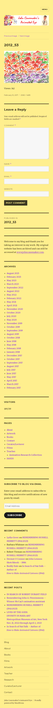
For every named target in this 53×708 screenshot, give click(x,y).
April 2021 (12, 305)
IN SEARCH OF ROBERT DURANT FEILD (27, 594)
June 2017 (11, 373)
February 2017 (14, 387)
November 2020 (15, 309)
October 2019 (13, 327)
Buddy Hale (12, 566)
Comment (10, 125)
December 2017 (14, 355)
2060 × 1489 (25, 95)
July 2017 (11, 370)
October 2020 (13, 312)
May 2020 (12, 319)
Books (10, 437)
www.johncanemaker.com (30, 252)
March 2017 (12, 384)
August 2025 (13, 273)
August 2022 (13, 291)
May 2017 (11, 377)
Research (9, 680)
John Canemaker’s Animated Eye (18, 700)
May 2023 (11, 280)
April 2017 (12, 380)
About (10, 430)
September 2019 (15, 330)
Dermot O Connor (16, 559)
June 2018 (11, 341)
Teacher (11, 451)
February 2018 (14, 348)
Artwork (11, 433)
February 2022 (14, 298)
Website (8, 189)
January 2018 (13, 352)
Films (10, 447)
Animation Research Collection (25, 455)
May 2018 (11, 345)
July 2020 (11, 316)
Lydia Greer (13, 537)
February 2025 (14, 277)
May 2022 (11, 294)
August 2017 (13, 366)
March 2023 (13, 284)
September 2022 (15, 287)
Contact (11, 440)
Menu (44, 9)
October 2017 (13, 359)
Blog (6, 642)
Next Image (25, 36)
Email (7, 176)
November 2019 (14, 323)
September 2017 (15, 362)
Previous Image (10, 36)
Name (7, 164)
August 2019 (13, 334)
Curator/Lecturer (15, 444)
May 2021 (11, 302)
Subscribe (14, 515)
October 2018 (13, 337)
